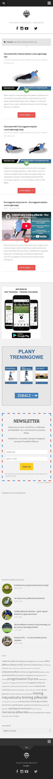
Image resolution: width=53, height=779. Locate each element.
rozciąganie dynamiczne (17, 683)
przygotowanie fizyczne (22, 679)
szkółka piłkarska (30, 690)
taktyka (38, 690)
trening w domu (39, 701)
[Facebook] (17, 28)
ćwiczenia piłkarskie (15, 712)
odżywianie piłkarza (11, 671)
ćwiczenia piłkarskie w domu (40, 712)
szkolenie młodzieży (17, 690)
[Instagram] (22, 28)
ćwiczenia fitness (37, 709)
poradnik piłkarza (9, 675)
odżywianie (37, 668)
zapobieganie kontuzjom (19, 708)
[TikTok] (31, 28)
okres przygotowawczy (31, 672)
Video (6, 208)
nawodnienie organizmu (26, 668)
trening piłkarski (34, 697)
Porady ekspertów (26, 60)
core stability (39, 661)
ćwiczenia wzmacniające (10, 716)
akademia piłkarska (10, 661)
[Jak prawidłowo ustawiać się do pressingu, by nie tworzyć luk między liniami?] (7, 628)
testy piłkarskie (27, 694)
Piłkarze (15, 60)
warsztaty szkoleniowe (12, 705)
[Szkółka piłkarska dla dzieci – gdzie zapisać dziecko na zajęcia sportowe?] (7, 615)
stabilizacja (14, 686)
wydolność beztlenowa (32, 705)
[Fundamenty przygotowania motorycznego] (7, 589)
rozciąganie (5, 683)
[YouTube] (26, 28)
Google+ (26, 765)
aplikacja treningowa (27, 661)
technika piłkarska (15, 694)
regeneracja (42, 679)
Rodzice (37, 60)
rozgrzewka (6, 686)
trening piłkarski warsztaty (10, 702)
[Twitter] (36, 28)
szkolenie (31, 686)
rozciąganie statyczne (35, 682)
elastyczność (16, 664)
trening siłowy (24, 701)
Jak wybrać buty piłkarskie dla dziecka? (29, 598)
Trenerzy (44, 60)
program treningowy (25, 675)
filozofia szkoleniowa (33, 665)
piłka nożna (45, 672)
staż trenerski (23, 686)
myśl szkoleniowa (14, 668)
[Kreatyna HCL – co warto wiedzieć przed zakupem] (7, 641)
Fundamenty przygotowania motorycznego (31, 585)
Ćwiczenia (7, 60)
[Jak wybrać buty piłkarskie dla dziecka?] (7, 602)
